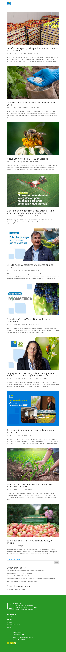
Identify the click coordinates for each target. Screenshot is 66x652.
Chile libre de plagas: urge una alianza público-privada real (30, 266)
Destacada (30, 53)
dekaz (10, 53)
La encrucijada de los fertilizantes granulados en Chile (31, 103)
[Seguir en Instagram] (14, 643)
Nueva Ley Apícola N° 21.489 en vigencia (27, 158)
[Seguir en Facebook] (8, 643)
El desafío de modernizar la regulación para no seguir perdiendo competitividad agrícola (30, 211)
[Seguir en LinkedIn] (11, 643)
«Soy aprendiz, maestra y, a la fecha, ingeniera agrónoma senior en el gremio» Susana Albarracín (32, 374)
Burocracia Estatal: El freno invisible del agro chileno (29, 541)
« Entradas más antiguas (13, 559)
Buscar (56, 562)
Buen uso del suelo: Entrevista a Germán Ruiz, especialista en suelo (30, 485)
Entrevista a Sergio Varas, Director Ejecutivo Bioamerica (29, 320)
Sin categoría (43, 378)
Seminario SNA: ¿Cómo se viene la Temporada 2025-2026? (30, 431)
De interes (23, 53)
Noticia (36, 53)
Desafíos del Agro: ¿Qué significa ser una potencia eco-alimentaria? (32, 49)
